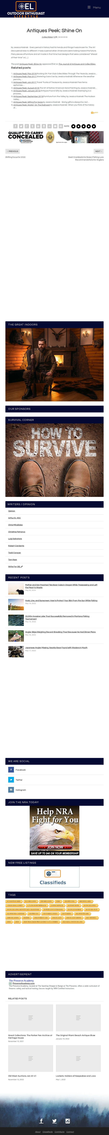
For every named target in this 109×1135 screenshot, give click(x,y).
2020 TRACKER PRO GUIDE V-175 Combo (41, 922)
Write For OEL (14, 567)
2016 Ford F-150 (40, 918)
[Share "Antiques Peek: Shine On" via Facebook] (15, 126)
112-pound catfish (15, 914)
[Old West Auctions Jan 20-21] (30, 1058)
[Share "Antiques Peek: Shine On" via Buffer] (44, 126)
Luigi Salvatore (15, 539)
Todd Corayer (14, 553)
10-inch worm (74, 910)
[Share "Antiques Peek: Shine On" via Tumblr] (32, 126)
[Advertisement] (54, 709)
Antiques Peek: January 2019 (26, 91)
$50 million (46, 901)
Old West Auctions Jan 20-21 (22, 1076)
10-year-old (91, 910)
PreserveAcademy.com (23, 983)
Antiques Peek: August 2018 (26, 88)
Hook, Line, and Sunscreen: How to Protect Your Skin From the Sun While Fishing (61, 601)
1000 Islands (13, 918)
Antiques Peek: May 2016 (25, 74)
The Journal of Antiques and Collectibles (76, 64)
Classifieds (48, 1132)
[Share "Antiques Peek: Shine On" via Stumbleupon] (49, 126)
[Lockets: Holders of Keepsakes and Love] (78, 1058)
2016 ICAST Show (73, 918)
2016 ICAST (56, 918)
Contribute (59, 1132)
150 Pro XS (33, 914)
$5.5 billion (30, 901)
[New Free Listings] (54, 876)
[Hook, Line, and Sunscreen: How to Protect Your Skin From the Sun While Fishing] (16, 604)
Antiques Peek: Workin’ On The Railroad (31, 105)
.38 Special (70, 901)
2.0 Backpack (57, 906)
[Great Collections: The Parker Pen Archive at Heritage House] (30, 1017)
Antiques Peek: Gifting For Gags (28, 102)
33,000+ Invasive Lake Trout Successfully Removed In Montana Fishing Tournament (57, 617)
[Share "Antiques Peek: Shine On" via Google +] (27, 126)
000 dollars (85, 901)
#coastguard (13, 901)
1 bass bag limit (15, 906)
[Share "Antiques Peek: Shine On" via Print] (61, 126)
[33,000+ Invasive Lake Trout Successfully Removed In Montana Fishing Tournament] (16, 620)
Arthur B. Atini (14, 518)
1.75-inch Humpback (36, 906)
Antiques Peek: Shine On (30, 64)
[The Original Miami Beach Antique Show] (78, 1017)
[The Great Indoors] (54, 364)
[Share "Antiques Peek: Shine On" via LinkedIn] (38, 126)
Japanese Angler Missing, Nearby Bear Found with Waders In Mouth (56, 648)
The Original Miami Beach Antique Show (75, 1035)
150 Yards (66, 914)
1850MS (26, 918)
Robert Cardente (16, 546)
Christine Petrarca (16, 532)
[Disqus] (54, 206)
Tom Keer (12, 560)
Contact (70, 1132)
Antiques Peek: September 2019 (28, 96)
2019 (17, 922)
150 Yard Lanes (50, 914)
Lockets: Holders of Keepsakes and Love (76, 1076)
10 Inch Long (90, 906)
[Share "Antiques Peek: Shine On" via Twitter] (21, 126)
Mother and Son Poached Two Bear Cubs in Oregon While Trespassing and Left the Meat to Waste (61, 586)
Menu (97, 7)
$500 (58, 901)
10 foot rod (73, 906)
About (38, 1132)
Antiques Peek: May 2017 (25, 77)
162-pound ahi (82, 914)
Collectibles (47, 37)
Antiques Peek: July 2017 (24, 82)
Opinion (11, 511)
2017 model (91, 918)
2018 (9, 922)
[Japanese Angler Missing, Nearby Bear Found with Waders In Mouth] (16, 651)
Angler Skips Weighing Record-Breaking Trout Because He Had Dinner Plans (60, 632)
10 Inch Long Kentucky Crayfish (23, 910)
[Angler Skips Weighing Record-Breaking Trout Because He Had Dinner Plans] (16, 636)
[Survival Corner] (54, 460)
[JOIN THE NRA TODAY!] (54, 830)
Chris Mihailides (15, 525)
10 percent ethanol (53, 910)
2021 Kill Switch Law (72, 922)
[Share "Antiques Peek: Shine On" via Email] (55, 126)
